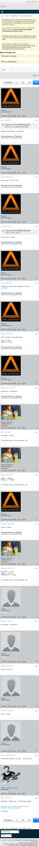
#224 (36, 755)
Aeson (3, 609)
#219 (36, 524)
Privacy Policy (34, 841)
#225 (36, 798)
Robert (3, 110)
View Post (28, 124)
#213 (36, 226)
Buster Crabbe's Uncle (9, 788)
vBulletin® (28, 842)
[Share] (37, 115)
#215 (36, 334)
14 (29, 82)
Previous (8, 82)
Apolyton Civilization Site (8, 840)
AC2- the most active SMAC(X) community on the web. (15, 806)
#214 (36, 283)
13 (23, 82)
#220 (36, 568)
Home (2, 828)
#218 (36, 475)
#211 (36, 120)
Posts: (19, 116)
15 (36, 82)
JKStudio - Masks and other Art (11, 808)
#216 (36, 388)
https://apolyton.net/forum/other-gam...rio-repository (18, 28)
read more (4, 288)
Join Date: (4, 116)
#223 (36, 711)
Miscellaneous (14, 16)
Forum (6, 16)
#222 (36, 666)
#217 (36, 432)
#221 (36, 621)
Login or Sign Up (32, 1)
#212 (36, 177)
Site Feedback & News (26, 16)
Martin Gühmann (7, 422)
